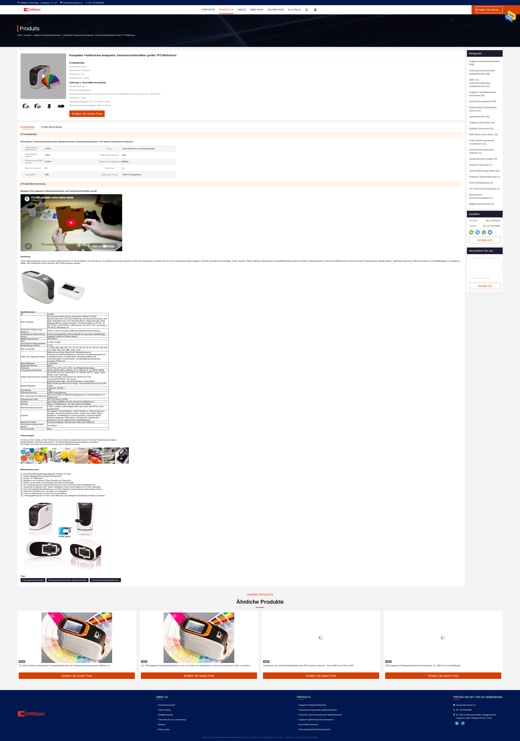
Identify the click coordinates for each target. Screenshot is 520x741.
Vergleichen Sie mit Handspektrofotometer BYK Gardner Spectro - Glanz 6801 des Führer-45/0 (186, 665)
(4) (481, 183)
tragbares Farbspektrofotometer (47, 35)
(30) (481, 128)
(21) (479, 83)
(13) (482, 122)
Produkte (225, 10)
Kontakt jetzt (484, 240)
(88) (482, 72)
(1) (484, 177)
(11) (481, 142)
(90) (479, 116)
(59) (482, 94)
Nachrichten (276, 10)
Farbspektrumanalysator (32, 580)
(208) (484, 63)
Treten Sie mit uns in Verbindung (172, 720)
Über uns (255, 10)
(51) (483, 109)
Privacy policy (164, 729)
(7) (480, 165)
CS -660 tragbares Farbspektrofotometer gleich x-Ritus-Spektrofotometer (419, 665)
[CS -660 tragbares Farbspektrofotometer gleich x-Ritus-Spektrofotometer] (443, 637)
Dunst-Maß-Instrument (308, 724)
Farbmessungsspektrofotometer (105, 580)
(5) (483, 159)
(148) (482, 101)
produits (27, 35)
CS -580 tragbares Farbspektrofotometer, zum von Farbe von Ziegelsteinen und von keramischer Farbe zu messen (73, 665)
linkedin (457, 723)
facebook (463, 723)
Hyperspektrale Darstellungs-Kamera (314, 729)
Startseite (208, 10)
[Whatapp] (484, 232)
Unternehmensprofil (166, 705)
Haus (19, 35)
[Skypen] (477, 232)
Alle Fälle (294, 10)
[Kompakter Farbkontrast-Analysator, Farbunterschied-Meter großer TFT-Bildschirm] (43, 76)
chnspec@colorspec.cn (73, 3)
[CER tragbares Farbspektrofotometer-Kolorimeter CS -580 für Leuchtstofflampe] (321, 637)
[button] (64, 106)
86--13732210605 (96, 3)
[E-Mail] (490, 232)
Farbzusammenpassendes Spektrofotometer (67, 580)
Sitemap (161, 724)
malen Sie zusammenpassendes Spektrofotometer (320, 715)
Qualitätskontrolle (165, 715)
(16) (483, 134)
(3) (481, 204)
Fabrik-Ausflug (164, 710)
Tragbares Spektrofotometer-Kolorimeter (316, 720)
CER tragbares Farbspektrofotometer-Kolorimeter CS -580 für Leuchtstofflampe (301, 665)
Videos (242, 10)
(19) (484, 171)
